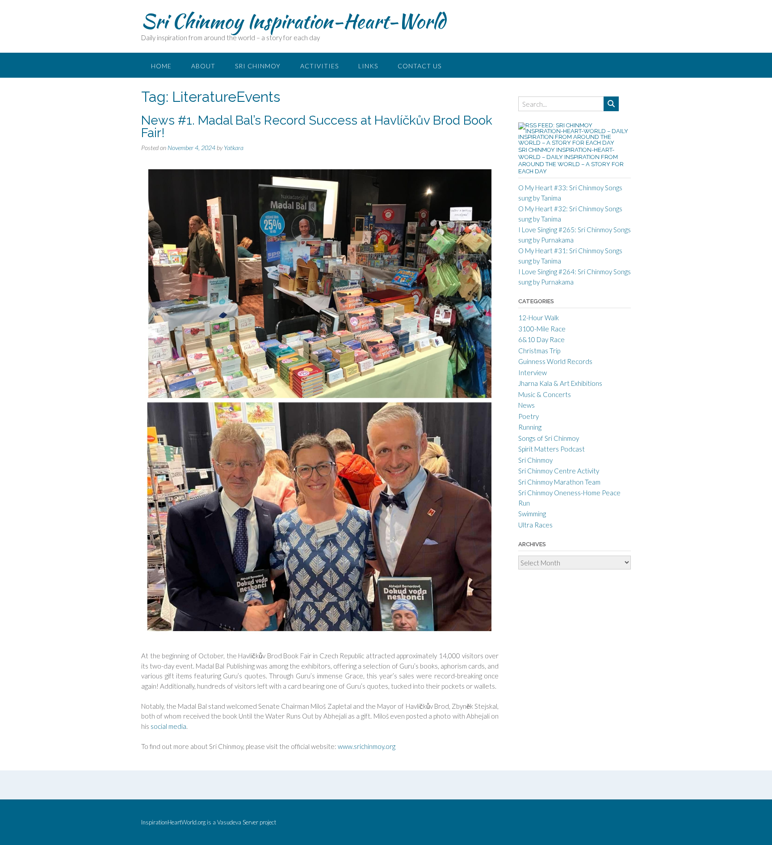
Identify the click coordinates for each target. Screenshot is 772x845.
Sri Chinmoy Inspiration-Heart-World (293, 21)
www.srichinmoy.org (366, 746)
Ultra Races (535, 525)
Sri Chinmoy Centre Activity (558, 471)
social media (168, 726)
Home (161, 66)
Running (529, 427)
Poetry (528, 416)
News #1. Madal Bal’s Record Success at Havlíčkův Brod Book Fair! (316, 126)
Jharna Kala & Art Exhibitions (560, 383)
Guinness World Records (555, 361)
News (526, 405)
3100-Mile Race (542, 329)
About (203, 66)
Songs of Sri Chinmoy (548, 438)
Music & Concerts (544, 394)
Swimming (532, 514)
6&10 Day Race (541, 339)
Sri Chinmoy (258, 66)
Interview (532, 372)
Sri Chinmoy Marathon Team (559, 482)
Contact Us (419, 66)
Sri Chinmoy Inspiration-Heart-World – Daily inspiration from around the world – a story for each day (571, 160)
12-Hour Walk (538, 318)
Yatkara (233, 147)
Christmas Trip (539, 351)
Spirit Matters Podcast (551, 449)
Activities (319, 66)
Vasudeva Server (238, 822)
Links (368, 66)
